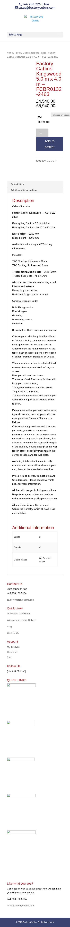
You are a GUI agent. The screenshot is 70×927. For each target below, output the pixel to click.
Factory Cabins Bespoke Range (30, 52)
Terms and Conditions (18, 613)
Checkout (12, 652)
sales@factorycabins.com (20, 599)
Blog (9, 626)
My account (13, 646)
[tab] (35, 184)
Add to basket (50, 144)
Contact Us (13, 633)
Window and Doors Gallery (21, 620)
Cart (9, 657)
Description (17, 184)
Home (10, 52)
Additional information (24, 190)
